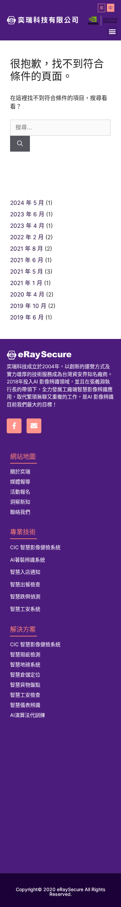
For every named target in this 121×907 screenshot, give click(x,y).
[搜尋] (20, 144)
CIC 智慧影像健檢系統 (35, 547)
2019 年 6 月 (27, 317)
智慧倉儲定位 (25, 674)
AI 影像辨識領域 (51, 381)
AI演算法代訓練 (27, 715)
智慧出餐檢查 (25, 584)
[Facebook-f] (14, 425)
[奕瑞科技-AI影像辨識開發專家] (60, 355)
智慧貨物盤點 (25, 685)
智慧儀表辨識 (25, 705)
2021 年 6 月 (26, 260)
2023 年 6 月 (27, 214)
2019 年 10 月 (28, 306)
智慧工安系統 (25, 609)
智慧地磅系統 (25, 664)
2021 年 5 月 (26, 271)
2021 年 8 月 (26, 248)
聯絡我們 (20, 512)
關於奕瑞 (20, 471)
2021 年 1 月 (26, 283)
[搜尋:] (60, 127)
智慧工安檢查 (25, 695)
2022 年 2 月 (27, 237)
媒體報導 (20, 481)
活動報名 (20, 492)
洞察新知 (20, 502)
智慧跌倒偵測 (25, 596)
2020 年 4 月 (27, 294)
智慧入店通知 (25, 572)
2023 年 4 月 (27, 225)
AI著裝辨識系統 (27, 560)
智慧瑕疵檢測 (25, 654)
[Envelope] (34, 425)
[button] (112, 31)
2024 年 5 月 (27, 202)
